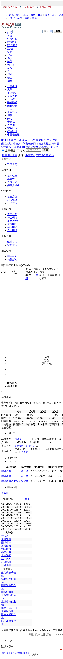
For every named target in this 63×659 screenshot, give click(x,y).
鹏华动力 (30, 445)
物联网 (32, 143)
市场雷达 (12, 93)
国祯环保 (6, 542)
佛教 (27, 18)
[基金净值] (19, 146)
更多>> (54, 146)
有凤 (9, 640)
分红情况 (12, 203)
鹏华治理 (20, 445)
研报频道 (12, 45)
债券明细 (12, 224)
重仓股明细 (13, 221)
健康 (47, 15)
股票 (9, 55)
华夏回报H (7, 611)
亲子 (54, 15)
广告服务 (57, 630)
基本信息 (12, 175)
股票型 (29, 146)
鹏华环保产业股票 (11, 481)
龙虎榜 (11, 99)
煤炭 (54, 140)
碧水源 (5, 536)
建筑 (38, 140)
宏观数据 (12, 128)
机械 (21, 140)
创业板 (11, 64)
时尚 (40, 15)
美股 (9, 61)
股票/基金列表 (9, 155)
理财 (9, 74)
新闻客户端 (45, 6)
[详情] (25, 452)
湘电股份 (6, 549)
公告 (9, 109)
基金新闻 (12, 256)
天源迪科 (6, 539)
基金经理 (12, 179)
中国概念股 (13, 134)
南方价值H (7, 592)
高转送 (55, 143)
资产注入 (6, 146)
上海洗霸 (6, 555)
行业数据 (12, 131)
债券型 (37, 146)
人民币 (11, 125)
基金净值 (12, 112)
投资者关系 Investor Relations (35, 630)
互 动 (10, 48)
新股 (9, 68)
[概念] (4, 143)
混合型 (45, 146)
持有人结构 (13, 185)
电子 (49, 140)
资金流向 (12, 96)
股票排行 (12, 86)
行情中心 (12, 39)
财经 (18, 15)
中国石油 (30, 155)
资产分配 (12, 214)
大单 (9, 89)
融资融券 (12, 102)
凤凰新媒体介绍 (9, 630)
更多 (27, 498)
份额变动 (12, 182)
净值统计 (12, 200)
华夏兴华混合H (9, 608)
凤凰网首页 (11, 6)
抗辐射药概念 (43, 143)
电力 (16, 140)
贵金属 (11, 121)
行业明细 (12, 217)
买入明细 (12, 227)
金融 (10, 140)
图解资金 (12, 105)
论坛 (12, 18)
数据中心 (12, 42)
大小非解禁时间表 (18, 143)
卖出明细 (12, 230)
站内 (46, 31)
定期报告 (12, 245)
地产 (32, 140)
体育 (32, 15)
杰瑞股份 (6, 545)
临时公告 (12, 241)
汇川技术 (6, 558)
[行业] (4, 140)
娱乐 (25, 15)
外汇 (9, 71)
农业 (27, 140)
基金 (9, 77)
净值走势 (12, 164)
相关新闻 (12, 259)
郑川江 (19, 439)
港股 (9, 58)
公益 (19, 18)
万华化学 (6, 565)
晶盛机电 (6, 552)
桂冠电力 (6, 562)
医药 (43, 140)
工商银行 (41, 155)
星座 (34, 18)
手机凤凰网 (28, 6)
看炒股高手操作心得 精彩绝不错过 (15, 653)
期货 (9, 80)
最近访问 (34, 654)
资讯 (11, 15)
